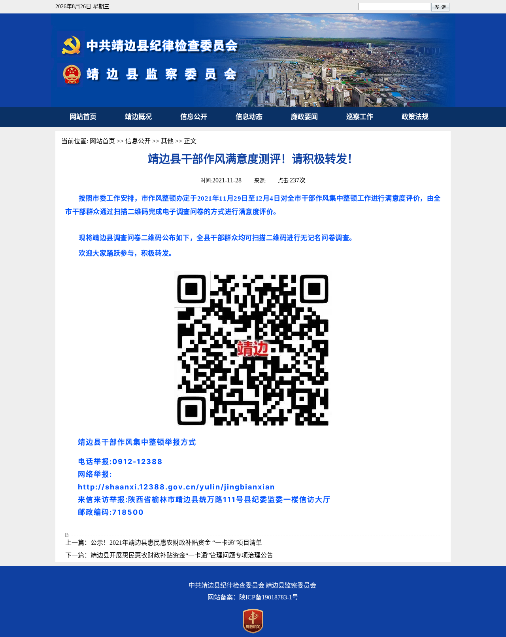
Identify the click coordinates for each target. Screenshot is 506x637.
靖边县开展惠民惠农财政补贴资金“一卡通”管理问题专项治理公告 (182, 555)
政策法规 (415, 117)
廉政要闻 (304, 117)
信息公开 (193, 117)
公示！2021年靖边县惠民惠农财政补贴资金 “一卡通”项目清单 (176, 542)
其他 (167, 141)
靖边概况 (138, 117)
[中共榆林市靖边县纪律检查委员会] (253, 105)
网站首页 (83, 117)
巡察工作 (359, 117)
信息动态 (249, 117)
